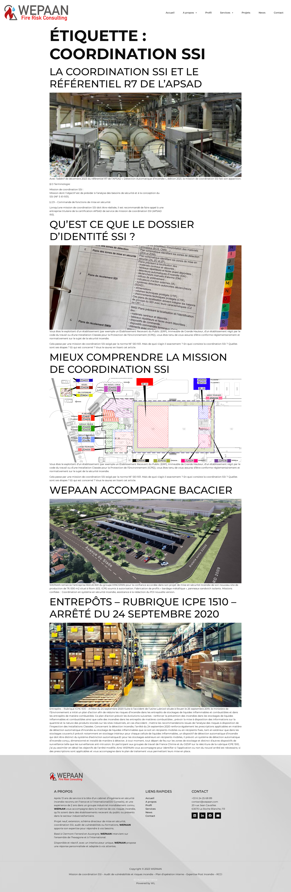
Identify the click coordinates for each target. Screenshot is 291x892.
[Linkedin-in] (202, 816)
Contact (278, 12)
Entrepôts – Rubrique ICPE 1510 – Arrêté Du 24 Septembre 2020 (143, 608)
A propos (188, 12)
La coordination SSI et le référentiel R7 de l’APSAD (126, 77)
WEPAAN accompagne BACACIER (141, 490)
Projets (246, 12)
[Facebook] (210, 816)
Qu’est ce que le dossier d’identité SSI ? (122, 230)
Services (225, 12)
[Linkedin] (195, 816)
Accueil (170, 12)
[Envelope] (218, 816)
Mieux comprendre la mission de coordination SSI (138, 363)
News (262, 12)
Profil (208, 12)
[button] (190, 12)
